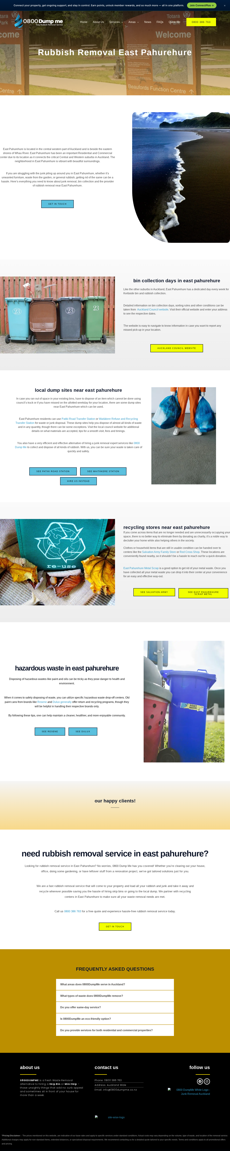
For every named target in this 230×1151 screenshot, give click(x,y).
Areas (132, 22)
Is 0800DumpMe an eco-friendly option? (85, 1018)
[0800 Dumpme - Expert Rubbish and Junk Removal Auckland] (39, 21)
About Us (98, 22)
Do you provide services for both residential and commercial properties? (106, 1030)
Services (114, 22)
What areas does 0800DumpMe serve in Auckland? (92, 984)
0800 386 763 (72, 911)
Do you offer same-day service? (80, 1007)
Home (83, 22)
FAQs (160, 22)
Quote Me (174, 22)
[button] (201, 22)
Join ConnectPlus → (202, 5)
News (147, 22)
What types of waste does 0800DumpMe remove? (91, 995)
